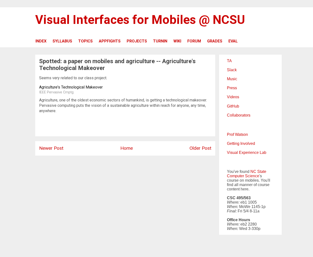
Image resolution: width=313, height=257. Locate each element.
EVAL (233, 41)
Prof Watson (237, 134)
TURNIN (160, 41)
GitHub (233, 106)
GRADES (214, 41)
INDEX (40, 41)
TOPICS (85, 41)
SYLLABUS (62, 41)
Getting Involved (241, 143)
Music (232, 79)
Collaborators (238, 115)
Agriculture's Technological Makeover (71, 87)
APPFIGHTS (110, 41)
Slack (232, 70)
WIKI (177, 41)
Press (232, 88)
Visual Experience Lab (246, 152)
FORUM (194, 41)
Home (126, 148)
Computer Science (243, 176)
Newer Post (51, 148)
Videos (233, 97)
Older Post (200, 148)
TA (229, 61)
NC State (258, 171)
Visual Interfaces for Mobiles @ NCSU (140, 20)
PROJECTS (137, 41)
